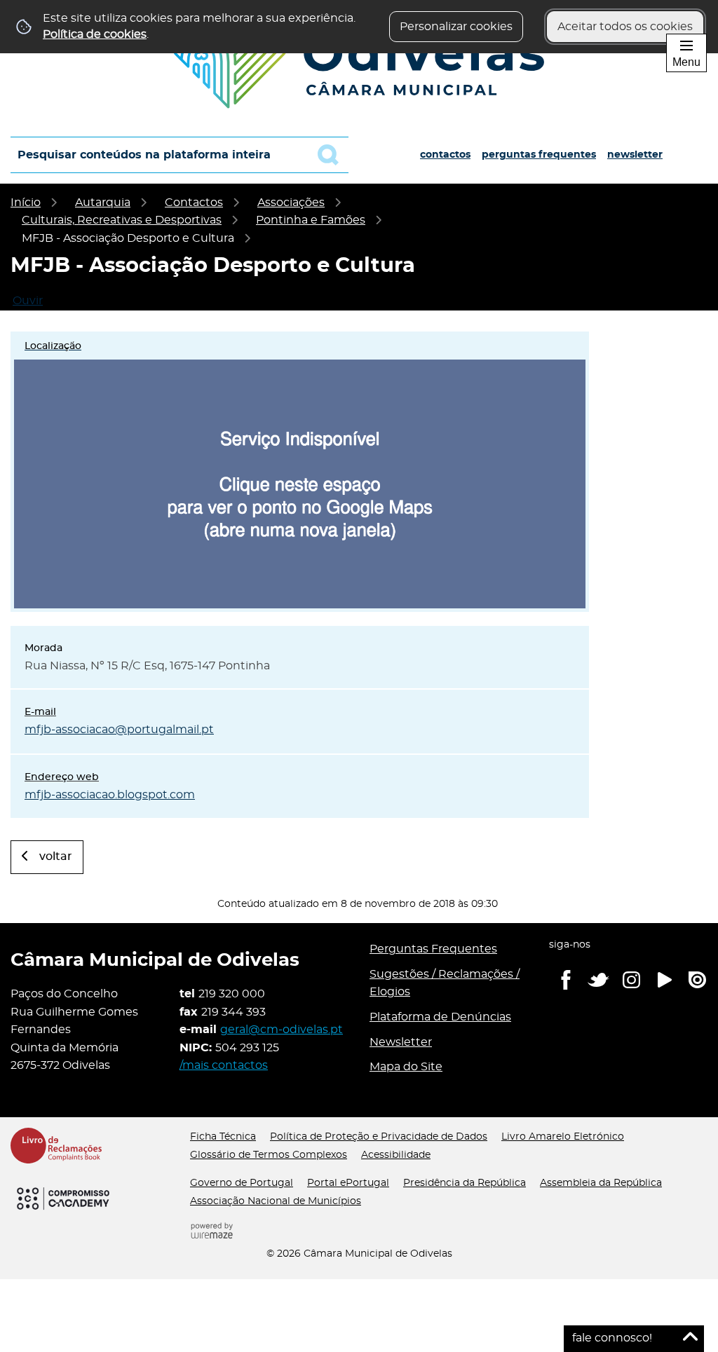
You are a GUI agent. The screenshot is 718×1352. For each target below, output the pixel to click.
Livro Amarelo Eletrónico (562, 1137)
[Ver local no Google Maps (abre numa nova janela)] (300, 472)
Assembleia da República (601, 1183)
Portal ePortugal (348, 1183)
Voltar (55, 856)
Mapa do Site (406, 1066)
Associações (291, 202)
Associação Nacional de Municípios (275, 1201)
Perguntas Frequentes (539, 155)
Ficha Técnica (223, 1137)
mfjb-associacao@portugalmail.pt (119, 729)
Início (26, 202)
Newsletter (635, 155)
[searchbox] (179, 154)
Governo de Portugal (241, 1183)
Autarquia (102, 202)
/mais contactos (224, 1065)
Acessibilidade (396, 1155)
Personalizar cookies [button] (456, 26)
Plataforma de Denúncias (440, 1017)
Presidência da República (464, 1183)
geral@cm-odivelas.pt (281, 1029)
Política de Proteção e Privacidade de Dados (378, 1137)
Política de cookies (95, 34)
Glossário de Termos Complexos (268, 1155)
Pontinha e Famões (310, 220)
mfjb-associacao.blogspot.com (110, 794)
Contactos (445, 155)
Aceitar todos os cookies (625, 26)
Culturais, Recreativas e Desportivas (122, 220)
